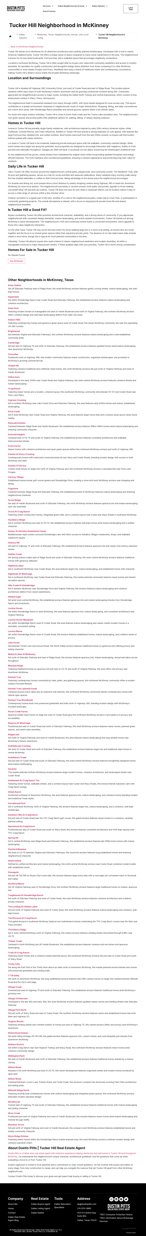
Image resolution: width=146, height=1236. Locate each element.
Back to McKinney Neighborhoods (27, 46)
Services (47, 6)
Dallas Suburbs (98, 6)
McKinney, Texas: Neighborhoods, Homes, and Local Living (62, 36)
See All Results (16, 261)
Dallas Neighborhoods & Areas (71, 6)
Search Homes (49, 11)
